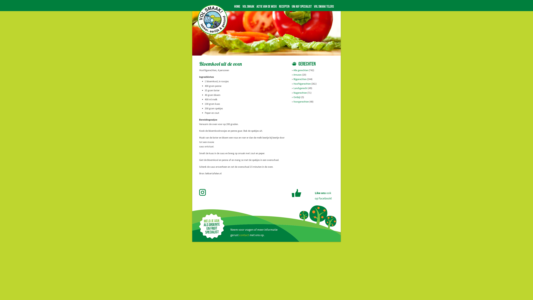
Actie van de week (267, 6)
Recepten (284, 6)
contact (244, 235)
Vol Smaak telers (324, 6)
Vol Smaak (248, 6)
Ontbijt (297, 97)
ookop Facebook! (323, 195)
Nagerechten (300, 92)
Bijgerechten (300, 79)
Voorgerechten (301, 101)
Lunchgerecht (300, 88)
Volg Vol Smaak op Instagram (204, 192)
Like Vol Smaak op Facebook (296, 193)
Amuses (297, 74)
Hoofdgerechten (302, 83)
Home (237, 6)
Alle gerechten (300, 70)
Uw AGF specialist (302, 6)
